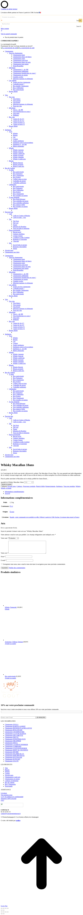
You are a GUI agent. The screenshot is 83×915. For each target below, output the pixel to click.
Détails (7, 609)
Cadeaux (19, 486)
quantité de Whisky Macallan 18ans (12, 482)
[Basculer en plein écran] (3, 908)
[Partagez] (5, 908)
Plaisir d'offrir (40, 486)
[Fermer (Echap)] (8, 908)
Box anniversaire (10, 676)
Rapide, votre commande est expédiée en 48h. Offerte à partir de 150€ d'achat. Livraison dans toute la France (44, 517)
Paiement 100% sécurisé (8, 798)
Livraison (4, 793)
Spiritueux (59, 486)
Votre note (5, 538)
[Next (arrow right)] (3, 913)
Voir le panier (5, 34)
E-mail (3, 560)
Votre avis (4, 553)
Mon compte (5, 28)
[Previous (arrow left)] (1, 913)
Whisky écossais (6, 488)
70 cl (11, 506)
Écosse (12, 512)
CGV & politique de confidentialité (12, 797)
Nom (3, 556)
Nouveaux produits (29, 486)
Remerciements (50, 486)
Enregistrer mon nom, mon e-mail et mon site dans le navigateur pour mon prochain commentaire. (34, 564)
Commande (13, 34)
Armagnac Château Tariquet (14, 642)
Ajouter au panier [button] (10, 643)
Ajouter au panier (7, 484)
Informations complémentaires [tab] (14, 492)
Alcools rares (11, 486)
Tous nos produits (69, 486)
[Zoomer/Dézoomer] (1, 908)
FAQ (2, 800)
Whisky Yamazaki (11, 607)
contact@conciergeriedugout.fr (11, 813)
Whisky (78, 486)
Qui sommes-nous (6, 795)
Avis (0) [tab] (7, 493)
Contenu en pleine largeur (9, 9)
